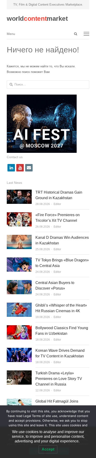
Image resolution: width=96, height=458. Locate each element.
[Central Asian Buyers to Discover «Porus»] (19, 282)
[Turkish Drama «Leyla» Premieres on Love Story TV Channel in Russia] (19, 373)
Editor (57, 204)
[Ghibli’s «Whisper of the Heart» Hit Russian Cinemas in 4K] (19, 305)
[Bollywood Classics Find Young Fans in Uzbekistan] (19, 328)
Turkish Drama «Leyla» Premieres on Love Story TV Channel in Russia (58, 378)
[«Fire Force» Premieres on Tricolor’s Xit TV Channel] (19, 215)
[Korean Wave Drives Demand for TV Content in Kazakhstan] (19, 350)
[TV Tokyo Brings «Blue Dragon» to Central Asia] (19, 260)
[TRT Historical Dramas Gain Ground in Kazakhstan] (19, 192)
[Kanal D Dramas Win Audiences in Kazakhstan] (19, 237)
